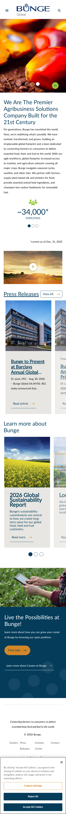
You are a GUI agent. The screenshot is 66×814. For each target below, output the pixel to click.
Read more (19, 537)
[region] (33, 785)
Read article (21, 403)
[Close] (62, 762)
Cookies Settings (33, 786)
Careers (13, 743)
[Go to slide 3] (38, 84)
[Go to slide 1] (27, 84)
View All (48, 294)
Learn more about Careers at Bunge (26, 666)
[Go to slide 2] (33, 84)
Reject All (33, 796)
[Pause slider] (55, 85)
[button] (33, 267)
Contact (55, 743)
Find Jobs (14, 650)
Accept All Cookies (33, 807)
